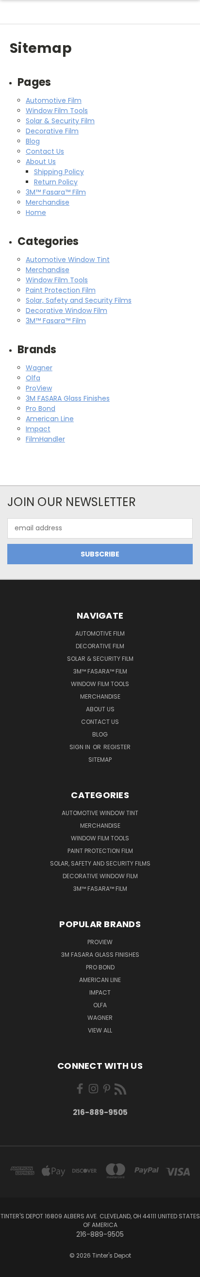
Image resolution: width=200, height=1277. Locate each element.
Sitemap (100, 759)
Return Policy (56, 182)
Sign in (80, 747)
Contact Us (45, 151)
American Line (50, 419)
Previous (15, 1267)
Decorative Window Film (66, 310)
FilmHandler (45, 439)
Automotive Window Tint (68, 259)
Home (36, 212)
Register (117, 747)
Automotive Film (54, 100)
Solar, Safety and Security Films (79, 300)
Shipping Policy (59, 172)
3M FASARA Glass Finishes (68, 398)
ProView (39, 388)
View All (100, 1030)
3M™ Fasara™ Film (56, 192)
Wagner (39, 368)
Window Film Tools (57, 110)
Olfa (33, 378)
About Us (41, 161)
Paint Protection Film (61, 290)
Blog (33, 141)
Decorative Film (52, 131)
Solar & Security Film (60, 121)
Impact (38, 429)
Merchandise (47, 202)
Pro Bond (40, 408)
